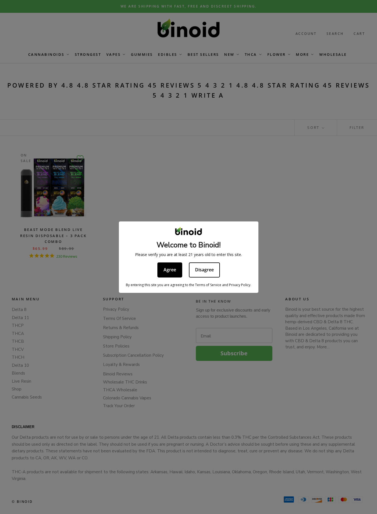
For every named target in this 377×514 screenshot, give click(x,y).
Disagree (204, 270)
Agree (170, 270)
